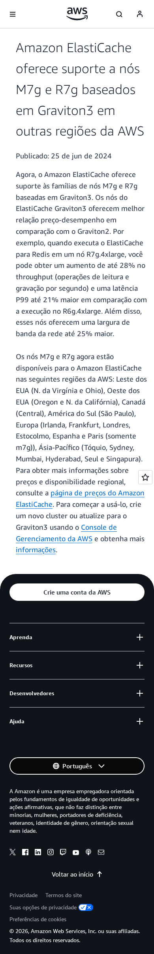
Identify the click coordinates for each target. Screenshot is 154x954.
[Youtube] (76, 853)
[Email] (101, 853)
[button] (77, 592)
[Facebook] (25, 853)
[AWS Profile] (140, 14)
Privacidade (23, 895)
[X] (12, 853)
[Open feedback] (145, 477)
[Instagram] (50, 853)
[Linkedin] (38, 853)
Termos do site (63, 895)
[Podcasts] (88, 853)
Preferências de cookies (37, 919)
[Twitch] (63, 853)
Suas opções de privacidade (43, 907)
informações (36, 549)
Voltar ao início (72, 874)
